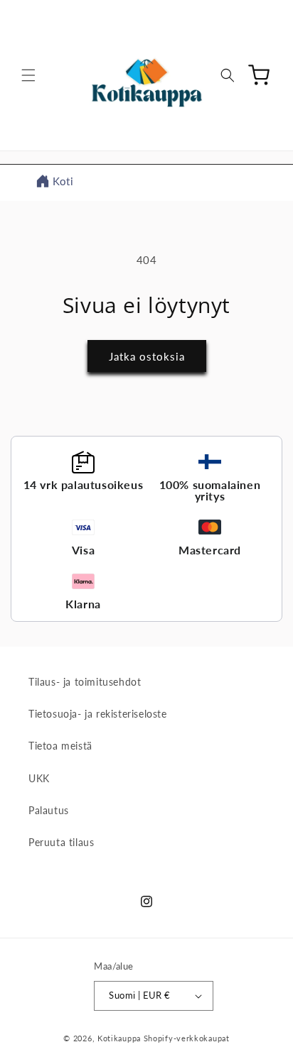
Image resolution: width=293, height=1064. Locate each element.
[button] (28, 75)
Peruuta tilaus (61, 842)
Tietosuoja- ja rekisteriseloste (97, 714)
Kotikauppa (119, 1038)
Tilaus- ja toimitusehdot (84, 682)
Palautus (48, 810)
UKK (39, 778)
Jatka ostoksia (147, 356)
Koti (63, 181)
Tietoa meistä (60, 746)
